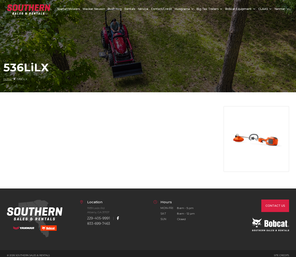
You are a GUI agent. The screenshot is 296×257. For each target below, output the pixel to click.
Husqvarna (182, 9)
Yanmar (279, 9)
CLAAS (263, 9)
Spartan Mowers (68, 9)
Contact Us (275, 205)
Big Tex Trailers (208, 9)
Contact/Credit (161, 9)
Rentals (129, 9)
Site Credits (281, 255)
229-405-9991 (98, 218)
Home (7, 79)
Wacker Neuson (94, 9)
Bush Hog (115, 9)
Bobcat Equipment (238, 9)
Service (143, 9)
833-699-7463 (98, 223)
